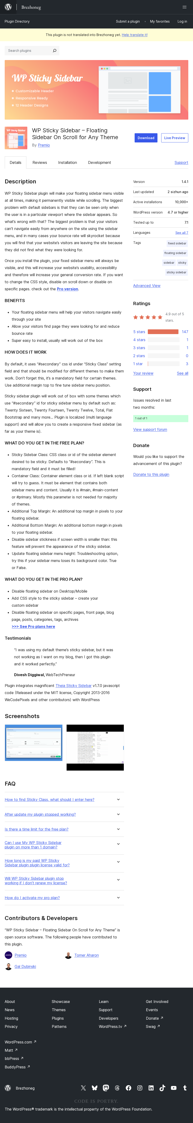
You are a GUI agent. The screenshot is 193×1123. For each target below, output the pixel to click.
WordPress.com (21, 1042)
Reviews (39, 162)
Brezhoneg (25, 1088)
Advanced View (147, 285)
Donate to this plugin (151, 474)
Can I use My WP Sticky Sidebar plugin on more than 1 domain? (33, 844)
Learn (104, 1001)
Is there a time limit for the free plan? (36, 829)
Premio (44, 145)
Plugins (58, 1018)
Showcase (61, 1001)
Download (146, 138)
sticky (182, 262)
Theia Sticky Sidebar (74, 685)
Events (152, 1009)
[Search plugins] (54, 50)
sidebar (169, 262)
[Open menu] (185, 7)
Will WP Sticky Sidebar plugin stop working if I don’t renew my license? (36, 880)
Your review (143, 373)
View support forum (150, 429)
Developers (108, 1018)
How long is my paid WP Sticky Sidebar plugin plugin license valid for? (37, 862)
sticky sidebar (176, 272)
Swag (153, 1026)
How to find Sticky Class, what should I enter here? (49, 799)
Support (181, 162)
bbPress (14, 1058)
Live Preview (174, 138)
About (10, 1001)
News (10, 1009)
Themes (59, 1009)
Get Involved (157, 1001)
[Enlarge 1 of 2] (56, 730)
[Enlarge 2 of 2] (117, 730)
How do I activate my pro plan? (32, 898)
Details (15, 162)
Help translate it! (135, 35)
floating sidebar (175, 253)
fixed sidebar (177, 243)
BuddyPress (17, 1067)
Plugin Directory (17, 21)
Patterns (59, 1026)
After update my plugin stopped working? (40, 814)
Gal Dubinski (25, 966)
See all (182, 373)
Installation (67, 162)
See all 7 (181, 232)
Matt (11, 1050)
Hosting (11, 1018)
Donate (155, 1018)
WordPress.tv (113, 1026)
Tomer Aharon (86, 955)
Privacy (11, 1026)
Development (99, 162)
